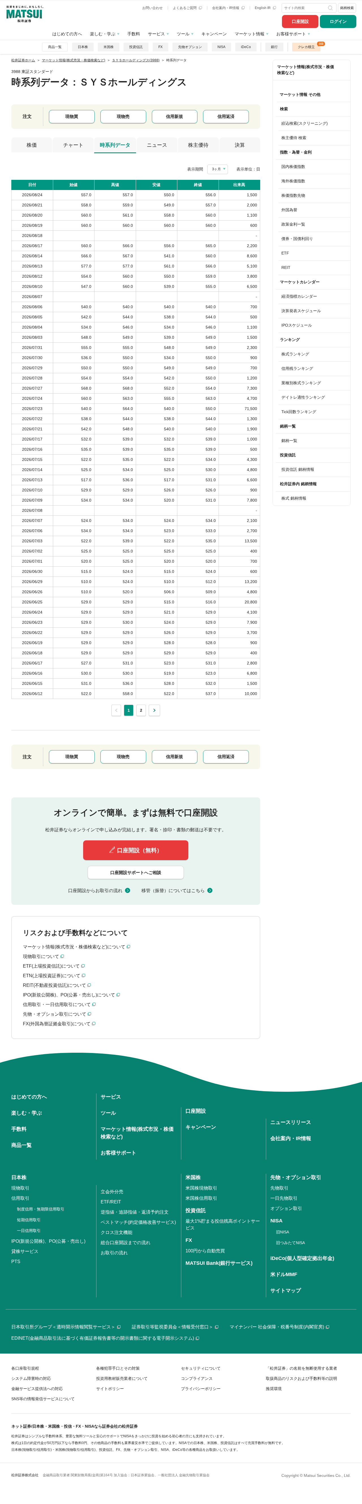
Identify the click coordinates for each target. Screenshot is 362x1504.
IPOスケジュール (296, 325)
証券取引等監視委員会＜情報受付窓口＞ (172, 1326)
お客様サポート (291, 33)
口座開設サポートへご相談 (135, 872)
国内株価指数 (293, 166)
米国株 (109, 47)
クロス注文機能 (116, 1232)
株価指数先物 (293, 195)
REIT (285, 267)
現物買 (71, 116)
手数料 (133, 33)
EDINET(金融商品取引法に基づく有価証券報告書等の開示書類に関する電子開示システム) (102, 1338)
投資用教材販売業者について (122, 1378)
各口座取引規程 (25, 1368)
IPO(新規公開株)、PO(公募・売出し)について (69, 994)
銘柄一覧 (289, 440)
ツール (183, 33)
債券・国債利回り (297, 238)
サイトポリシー (110, 1388)
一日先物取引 (284, 1198)
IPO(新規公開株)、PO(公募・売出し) (48, 1241)
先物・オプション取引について (54, 1014)
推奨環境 (274, 1388)
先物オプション (190, 47)
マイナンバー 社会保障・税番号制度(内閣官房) (277, 1326)
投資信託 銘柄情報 (297, 469)
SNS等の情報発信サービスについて (43, 1399)
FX (160, 47)
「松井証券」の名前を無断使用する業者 (301, 1368)
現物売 (123, 116)
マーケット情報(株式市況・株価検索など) (305, 69)
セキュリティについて (201, 1368)
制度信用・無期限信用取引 (40, 1209)
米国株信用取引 (201, 1198)
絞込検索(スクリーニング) (304, 123)
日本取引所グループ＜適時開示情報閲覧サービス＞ (63, 1326)
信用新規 (174, 116)
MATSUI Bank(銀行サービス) (219, 1263)
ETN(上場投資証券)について (51, 975)
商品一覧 (55, 47)
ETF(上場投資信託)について (51, 966)
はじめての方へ (67, 33)
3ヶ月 (216, 169)
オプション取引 (286, 1208)
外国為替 (289, 210)
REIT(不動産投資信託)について (54, 985)
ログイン (338, 21)
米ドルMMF (283, 1274)
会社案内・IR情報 (226, 8)
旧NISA (282, 1232)
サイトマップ (285, 1290)
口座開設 (300, 21)
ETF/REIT (111, 1201)
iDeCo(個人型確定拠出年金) (302, 1258)
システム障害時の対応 (31, 1378)
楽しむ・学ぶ (102, 33)
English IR (263, 8)
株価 (32, 145)
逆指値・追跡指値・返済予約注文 (135, 1212)
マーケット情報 (249, 33)
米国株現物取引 (201, 1188)
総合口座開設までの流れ (125, 1242)
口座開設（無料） (139, 850)
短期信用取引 (29, 1220)
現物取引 (20, 1188)
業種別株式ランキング (301, 383)
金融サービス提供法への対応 (37, 1388)
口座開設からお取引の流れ (95, 890)
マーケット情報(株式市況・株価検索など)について (74, 946)
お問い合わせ (152, 8)
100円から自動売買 (205, 1250)
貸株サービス (24, 1251)
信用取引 (20, 1198)
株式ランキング (295, 354)
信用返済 (225, 116)
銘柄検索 (347, 8)
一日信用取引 (29, 1230)
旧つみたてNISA (290, 1242)
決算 (240, 145)
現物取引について (41, 956)
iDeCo (246, 47)
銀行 (274, 47)
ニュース (157, 145)
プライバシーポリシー (201, 1388)
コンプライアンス (197, 1378)
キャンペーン (214, 33)
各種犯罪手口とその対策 (118, 1368)
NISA (221, 47)
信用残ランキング (297, 368)
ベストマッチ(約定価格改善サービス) (138, 1222)
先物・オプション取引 (295, 1177)
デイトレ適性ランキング (303, 397)
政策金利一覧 (293, 224)
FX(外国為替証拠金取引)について (56, 1023)
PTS (15, 1261)
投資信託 (136, 47)
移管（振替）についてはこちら (173, 890)
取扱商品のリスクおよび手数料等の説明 (301, 1378)
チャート (73, 145)
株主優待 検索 (293, 137)
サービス (156, 33)
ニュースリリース (290, 1122)
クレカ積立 (306, 47)
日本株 (83, 47)
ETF (285, 253)
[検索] (331, 7)
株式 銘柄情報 (293, 498)
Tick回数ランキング (298, 411)
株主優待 (198, 145)
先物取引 (279, 1188)
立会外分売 (112, 1191)
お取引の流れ (114, 1252)
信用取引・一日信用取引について (57, 1004)
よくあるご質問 (185, 8)
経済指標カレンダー (299, 296)
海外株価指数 (293, 181)
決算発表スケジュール (301, 310)
